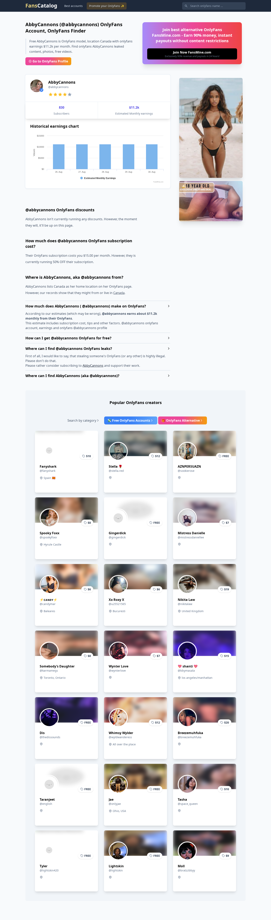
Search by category (81, 420)
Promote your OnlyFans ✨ (106, 6)
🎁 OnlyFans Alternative (180, 420)
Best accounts (73, 6)
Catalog (41, 5)
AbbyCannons (93, 365)
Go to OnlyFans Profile (50, 61)
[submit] (192, 53)
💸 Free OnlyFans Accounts (128, 420)
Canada (119, 293)
